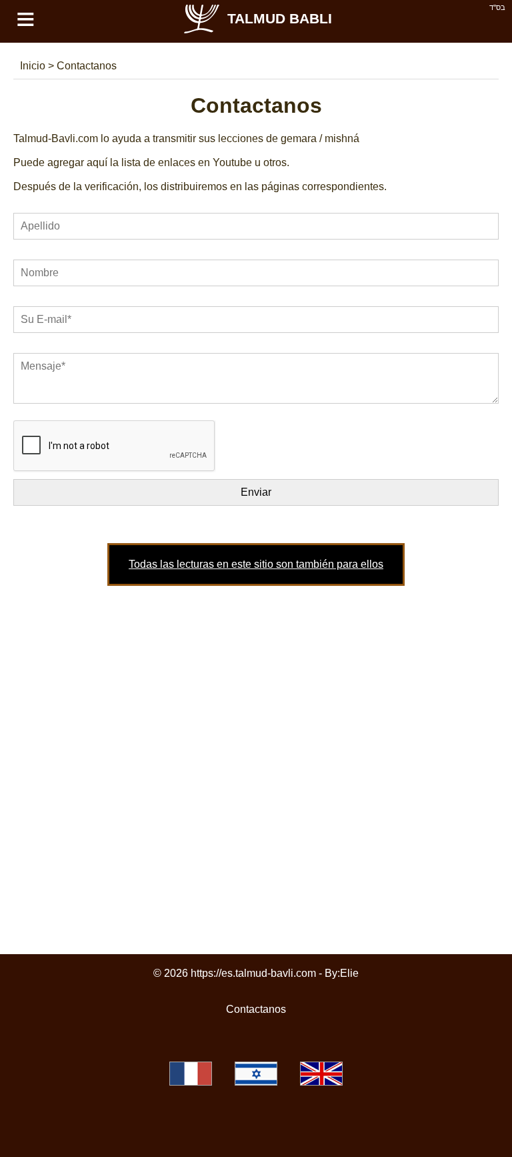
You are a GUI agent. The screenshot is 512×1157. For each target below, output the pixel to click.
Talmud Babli (279, 18)
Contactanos (256, 1009)
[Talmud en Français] (190, 1074)
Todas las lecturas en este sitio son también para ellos (256, 564)
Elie (349, 973)
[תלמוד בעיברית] (256, 1074)
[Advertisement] (256, 755)
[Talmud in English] (321, 1074)
